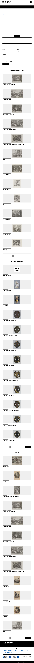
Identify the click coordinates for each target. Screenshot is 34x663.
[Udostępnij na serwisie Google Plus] (6, 42)
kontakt (29, 645)
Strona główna (8, 9)
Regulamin (26, 650)
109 (23, 638)
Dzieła (12, 9)
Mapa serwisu (10, 650)
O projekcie (16, 650)
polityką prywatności (26, 662)
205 (23, 447)
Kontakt (5, 652)
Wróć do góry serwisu (9, 652)
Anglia (16, 9)
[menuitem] (29, 646)
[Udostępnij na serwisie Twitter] (7, 42)
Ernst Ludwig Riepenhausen (7, 39)
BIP (13, 650)
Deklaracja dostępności (21, 650)
